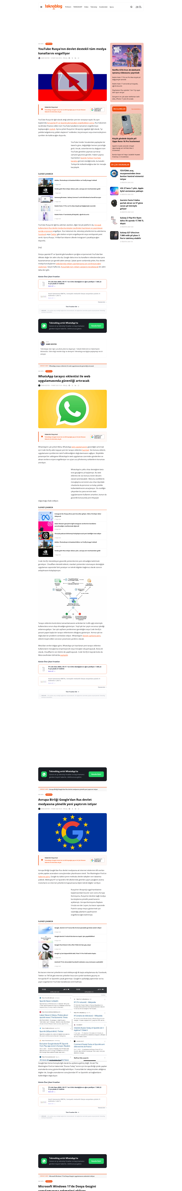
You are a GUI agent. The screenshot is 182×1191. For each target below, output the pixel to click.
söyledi (52, 129)
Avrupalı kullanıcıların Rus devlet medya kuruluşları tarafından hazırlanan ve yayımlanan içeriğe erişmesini (70, 228)
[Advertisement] (72, 716)
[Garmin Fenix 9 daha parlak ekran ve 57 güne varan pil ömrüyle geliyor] (114, 203)
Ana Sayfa (40, 44)
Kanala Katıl (96, 326)
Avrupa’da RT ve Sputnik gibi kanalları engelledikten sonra (70, 123)
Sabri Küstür (45, 58)
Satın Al (50, 286)
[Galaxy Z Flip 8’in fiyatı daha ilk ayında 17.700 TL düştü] (114, 220)
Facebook (42, 234)
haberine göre (44, 876)
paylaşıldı (64, 655)
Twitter (54, 234)
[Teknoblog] (53, 7)
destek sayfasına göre (92, 635)
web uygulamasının (79, 447)
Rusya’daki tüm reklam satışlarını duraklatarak (79, 267)
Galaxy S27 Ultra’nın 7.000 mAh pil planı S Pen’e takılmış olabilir (130, 235)
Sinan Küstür (45, 385)
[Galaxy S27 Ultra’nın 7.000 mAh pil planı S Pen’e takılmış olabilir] (114, 235)
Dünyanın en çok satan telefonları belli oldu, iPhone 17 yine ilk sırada (126, 98)
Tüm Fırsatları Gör (71, 306)
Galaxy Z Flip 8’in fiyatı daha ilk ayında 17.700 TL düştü (132, 220)
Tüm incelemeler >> (136, 109)
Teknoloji (49, 44)
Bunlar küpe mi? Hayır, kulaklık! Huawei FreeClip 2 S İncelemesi (126, 156)
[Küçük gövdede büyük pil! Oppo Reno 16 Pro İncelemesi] (126, 124)
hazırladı (85, 450)
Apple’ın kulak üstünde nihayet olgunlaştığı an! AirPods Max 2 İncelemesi (123, 148)
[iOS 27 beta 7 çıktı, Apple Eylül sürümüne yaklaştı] (114, 191)
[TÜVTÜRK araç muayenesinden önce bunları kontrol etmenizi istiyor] (114, 173)
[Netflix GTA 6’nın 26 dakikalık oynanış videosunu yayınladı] (127, 56)
